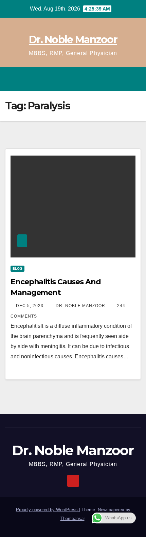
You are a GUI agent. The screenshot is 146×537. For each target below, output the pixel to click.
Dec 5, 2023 (29, 305)
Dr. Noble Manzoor (73, 39)
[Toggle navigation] (134, 78)
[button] (106, 79)
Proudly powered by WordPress (47, 509)
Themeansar (72, 518)
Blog (17, 268)
